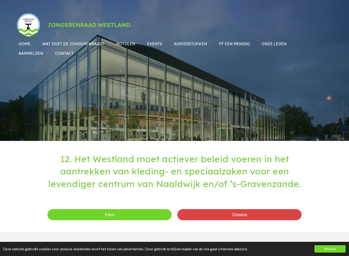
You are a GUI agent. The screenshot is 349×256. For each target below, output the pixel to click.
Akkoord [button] (330, 249)
